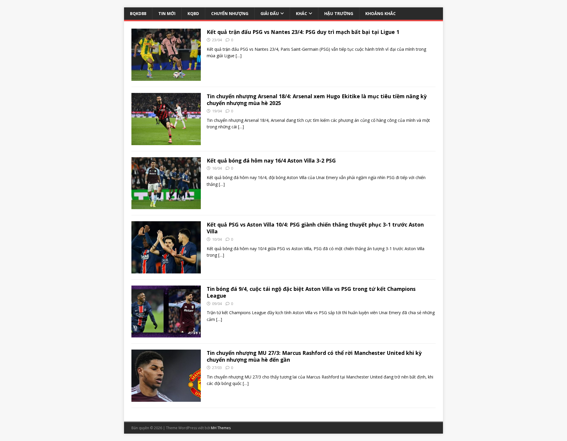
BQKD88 (138, 13)
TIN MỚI (166, 13)
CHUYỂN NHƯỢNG (229, 13)
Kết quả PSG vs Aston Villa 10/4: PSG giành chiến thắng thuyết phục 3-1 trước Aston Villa (315, 228)
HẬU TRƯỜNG (338, 13)
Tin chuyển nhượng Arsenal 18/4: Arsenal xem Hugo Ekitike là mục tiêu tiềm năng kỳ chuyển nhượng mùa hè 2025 (317, 99)
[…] (239, 55)
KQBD (193, 13)
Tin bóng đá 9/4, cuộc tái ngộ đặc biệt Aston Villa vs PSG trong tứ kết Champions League (311, 292)
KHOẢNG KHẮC (380, 13)
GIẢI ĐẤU (269, 13)
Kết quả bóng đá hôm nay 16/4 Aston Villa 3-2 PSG (271, 160)
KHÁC (301, 13)
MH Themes (221, 427)
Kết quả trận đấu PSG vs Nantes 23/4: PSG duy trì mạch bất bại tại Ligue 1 (303, 31)
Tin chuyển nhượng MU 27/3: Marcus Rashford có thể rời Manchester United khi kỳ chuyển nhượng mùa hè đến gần (314, 356)
